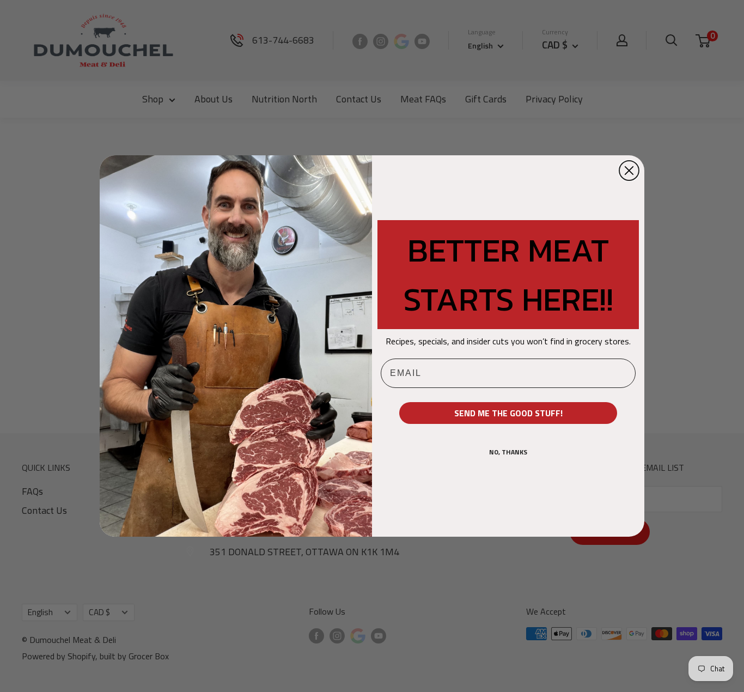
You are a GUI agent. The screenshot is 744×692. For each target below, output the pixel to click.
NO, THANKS (508, 452)
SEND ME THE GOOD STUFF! (508, 413)
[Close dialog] (629, 170)
